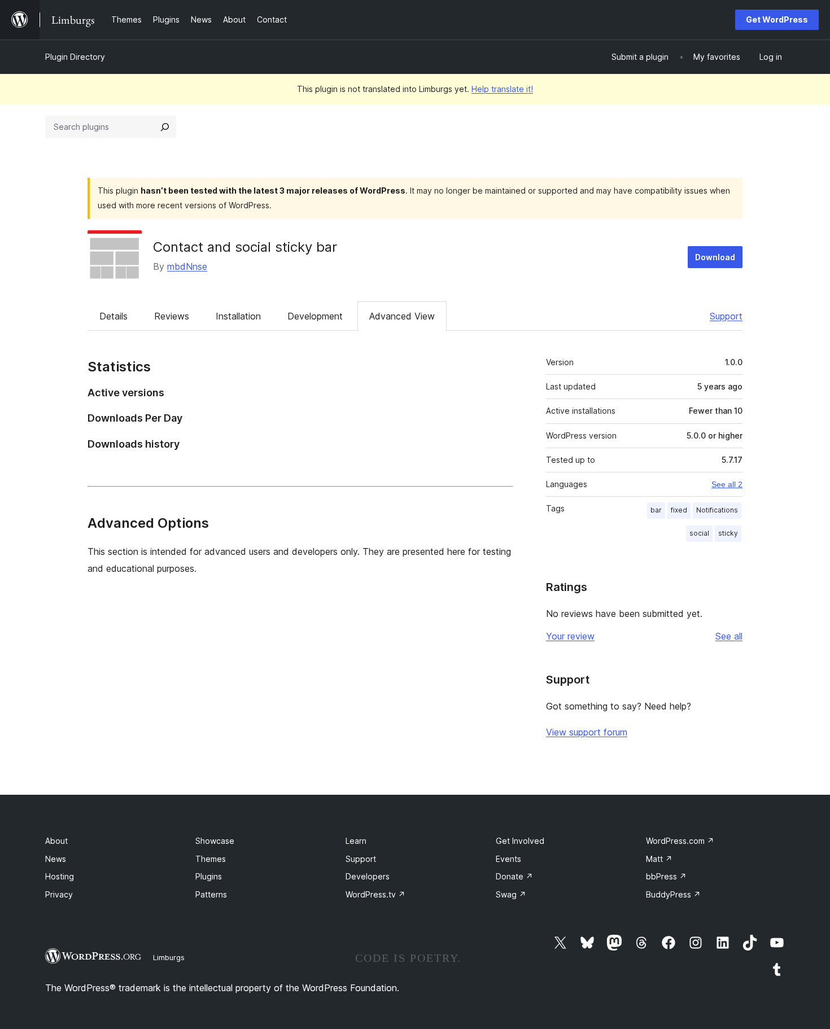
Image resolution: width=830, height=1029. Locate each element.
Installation (238, 316)
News (55, 859)
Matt (659, 859)
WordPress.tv (375, 894)
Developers (368, 876)
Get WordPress (777, 19)
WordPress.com (680, 841)
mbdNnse (187, 266)
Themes (210, 859)
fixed (679, 510)
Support (726, 316)
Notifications (717, 510)
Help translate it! (502, 89)
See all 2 (726, 484)
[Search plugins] (165, 127)
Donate (514, 876)
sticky (728, 533)
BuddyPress (673, 894)
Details (113, 316)
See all (728, 636)
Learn (356, 841)
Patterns (211, 894)
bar (656, 510)
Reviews (171, 316)
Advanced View (402, 316)
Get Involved (520, 841)
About (56, 841)
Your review (570, 636)
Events (508, 859)
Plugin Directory (75, 57)
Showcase (214, 841)
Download (715, 257)
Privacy (59, 894)
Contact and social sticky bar (245, 247)
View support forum (586, 732)
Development (315, 316)
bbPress (666, 876)
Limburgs (169, 957)
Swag (511, 894)
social (699, 533)
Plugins (208, 876)
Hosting (59, 876)
